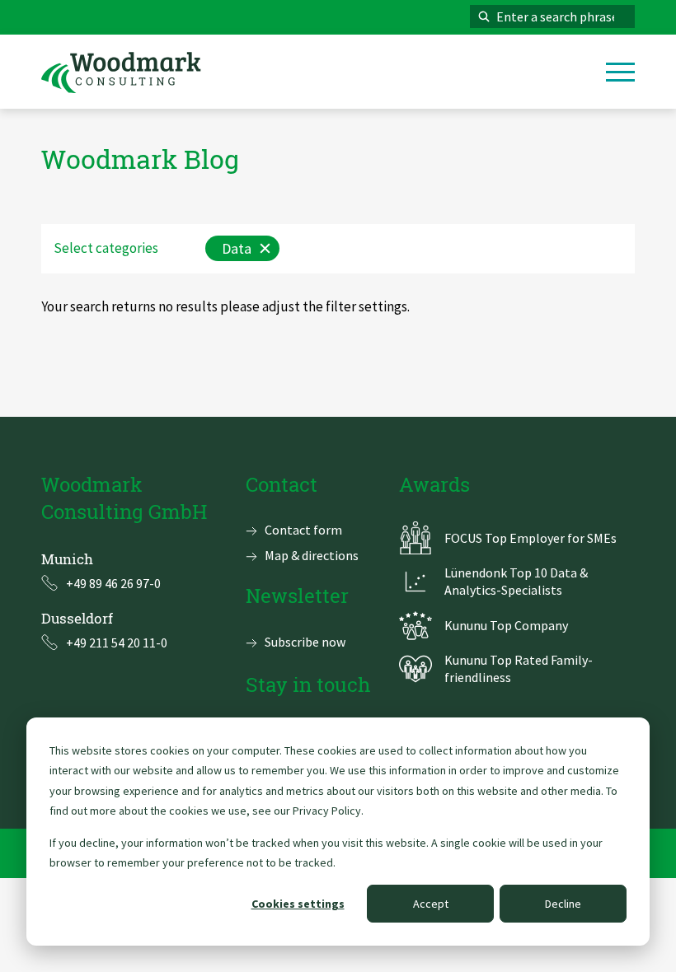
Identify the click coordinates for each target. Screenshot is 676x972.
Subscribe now (305, 641)
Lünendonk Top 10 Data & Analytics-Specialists (516, 581)
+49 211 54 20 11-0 (116, 642)
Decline (563, 903)
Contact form (303, 529)
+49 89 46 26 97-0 (113, 583)
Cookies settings (298, 903)
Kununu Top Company (506, 625)
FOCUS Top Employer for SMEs (530, 538)
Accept (430, 903)
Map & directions (312, 555)
